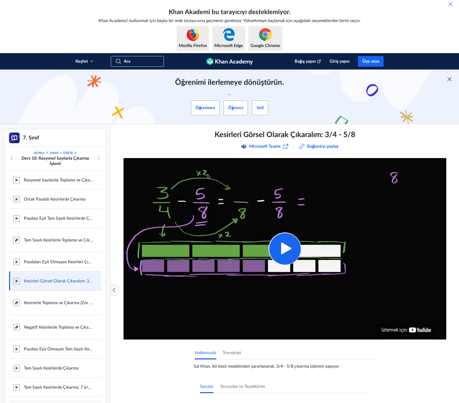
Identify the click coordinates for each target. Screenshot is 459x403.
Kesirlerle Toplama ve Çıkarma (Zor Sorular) (58, 303)
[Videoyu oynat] (285, 249)
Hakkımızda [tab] (205, 353)
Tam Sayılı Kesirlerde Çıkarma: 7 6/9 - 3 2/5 (58, 387)
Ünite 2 (69, 153)
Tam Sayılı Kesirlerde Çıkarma (51, 368)
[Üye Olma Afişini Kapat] (449, 79)
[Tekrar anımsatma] (450, 4)
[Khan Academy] (229, 61)
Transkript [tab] (232, 353)
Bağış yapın (305, 61)
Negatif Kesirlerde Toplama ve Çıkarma (58, 327)
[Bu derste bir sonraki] (98, 158)
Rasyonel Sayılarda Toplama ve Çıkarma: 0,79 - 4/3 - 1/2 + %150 (58, 180)
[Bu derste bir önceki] (11, 158)
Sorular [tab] (207, 386)
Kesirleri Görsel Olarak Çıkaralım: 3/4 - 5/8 (58, 281)
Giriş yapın (340, 61)
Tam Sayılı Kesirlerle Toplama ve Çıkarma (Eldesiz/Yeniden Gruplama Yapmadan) (58, 240)
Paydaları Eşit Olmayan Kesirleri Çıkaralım (58, 262)
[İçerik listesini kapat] (114, 290)
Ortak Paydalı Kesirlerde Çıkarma (55, 199)
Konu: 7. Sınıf (46, 153)
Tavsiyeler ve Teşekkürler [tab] (242, 386)
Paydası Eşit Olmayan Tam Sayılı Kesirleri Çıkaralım (58, 349)
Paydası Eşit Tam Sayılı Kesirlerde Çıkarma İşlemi (58, 218)
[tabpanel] (285, 364)
